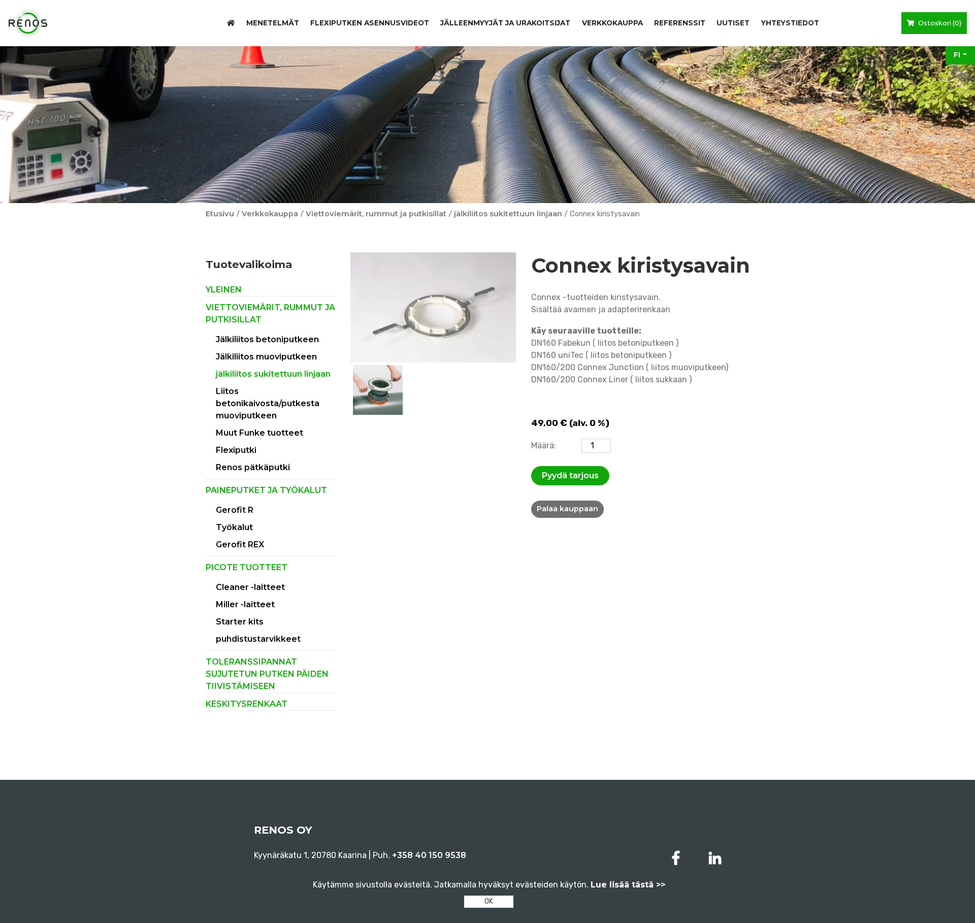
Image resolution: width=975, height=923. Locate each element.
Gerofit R (234, 510)
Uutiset (733, 23)
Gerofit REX (240, 544)
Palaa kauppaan (567, 508)
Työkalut (234, 527)
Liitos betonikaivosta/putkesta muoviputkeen (267, 403)
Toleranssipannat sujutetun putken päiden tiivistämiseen (267, 674)
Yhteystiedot (790, 23)
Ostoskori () (939, 23)
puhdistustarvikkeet (258, 639)
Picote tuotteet (246, 567)
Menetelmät (272, 23)
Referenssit (679, 23)
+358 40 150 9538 (429, 855)
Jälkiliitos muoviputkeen (266, 356)
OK (488, 901)
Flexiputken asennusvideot (369, 23)
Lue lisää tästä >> (628, 884)
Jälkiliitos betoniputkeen (267, 339)
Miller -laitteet (245, 604)
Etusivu (220, 213)
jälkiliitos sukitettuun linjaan (508, 213)
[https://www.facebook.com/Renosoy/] (678, 858)
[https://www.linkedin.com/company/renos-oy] (715, 858)
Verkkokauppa (612, 23)
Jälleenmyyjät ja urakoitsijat (505, 23)
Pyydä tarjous (570, 475)
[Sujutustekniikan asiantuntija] (28, 23)
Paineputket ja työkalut (266, 490)
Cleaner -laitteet (250, 587)
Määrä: (543, 445)
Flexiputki (236, 450)
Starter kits (240, 622)
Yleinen (224, 289)
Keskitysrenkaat (246, 704)
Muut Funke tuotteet (259, 433)
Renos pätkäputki (253, 467)
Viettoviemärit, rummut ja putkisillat (376, 213)
